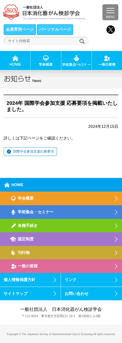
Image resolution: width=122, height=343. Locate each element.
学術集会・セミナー (36, 212)
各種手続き (28, 225)
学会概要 (26, 198)
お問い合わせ (77, 293)
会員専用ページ (20, 29)
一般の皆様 (28, 266)
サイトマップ (16, 293)
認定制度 (26, 239)
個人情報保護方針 (19, 279)
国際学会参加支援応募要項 (33, 151)
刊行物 (24, 252)
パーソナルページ (55, 29)
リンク (71, 279)
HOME (17, 184)
